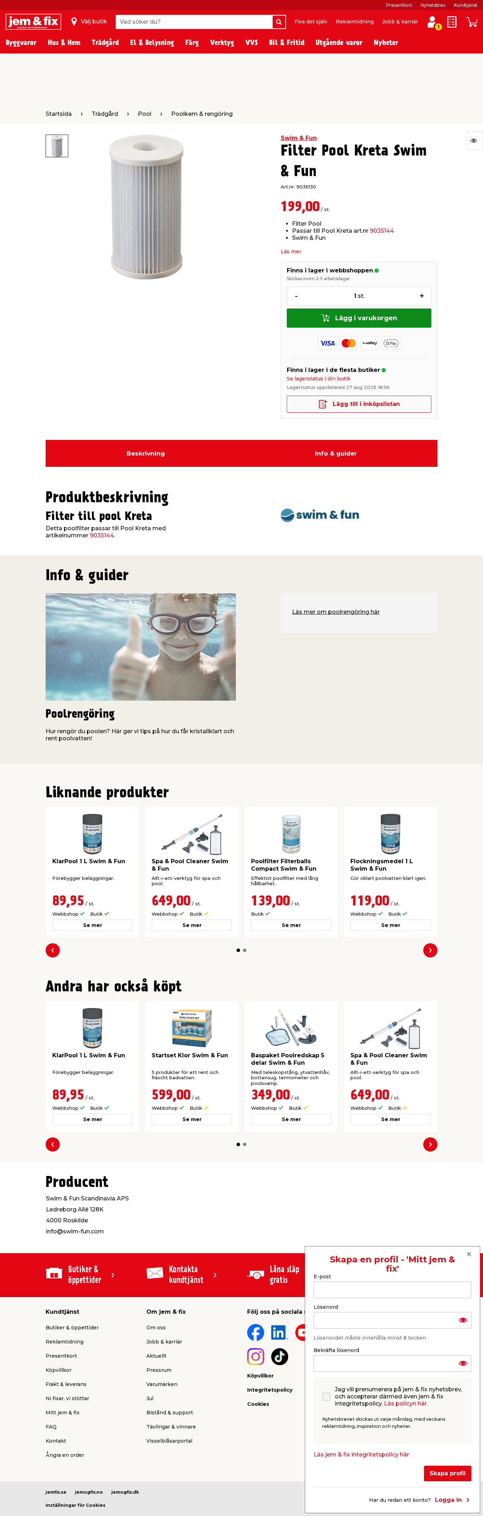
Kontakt (56, 1441)
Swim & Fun (299, 138)
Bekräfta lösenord (336, 1350)
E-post (322, 1276)
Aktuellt (156, 1356)
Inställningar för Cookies (75, 1505)
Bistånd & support (169, 1412)
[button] (238, 950)
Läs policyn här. (406, 1403)
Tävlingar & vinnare (171, 1427)
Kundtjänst (465, 5)
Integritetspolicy (269, 1390)
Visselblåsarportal (169, 1441)
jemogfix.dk (125, 1492)
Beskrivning (146, 453)
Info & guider (336, 453)
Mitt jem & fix (63, 1412)
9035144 (382, 230)
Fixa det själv (311, 21)
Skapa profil (448, 1473)
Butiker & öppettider (72, 1327)
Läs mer (291, 251)
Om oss (156, 1327)
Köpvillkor (58, 1370)
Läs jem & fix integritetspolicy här (361, 1454)
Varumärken (162, 1384)
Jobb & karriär (400, 21)
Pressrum (158, 1370)
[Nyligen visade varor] (475, 140)
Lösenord (326, 1306)
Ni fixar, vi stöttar (67, 1398)
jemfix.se (56, 1492)
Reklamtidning (355, 21)
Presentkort (399, 5)
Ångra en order (65, 1455)
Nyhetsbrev (433, 5)
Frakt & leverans (66, 1384)
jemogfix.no (89, 1492)
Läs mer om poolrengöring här (336, 612)
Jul (149, 1398)
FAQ (51, 1427)
